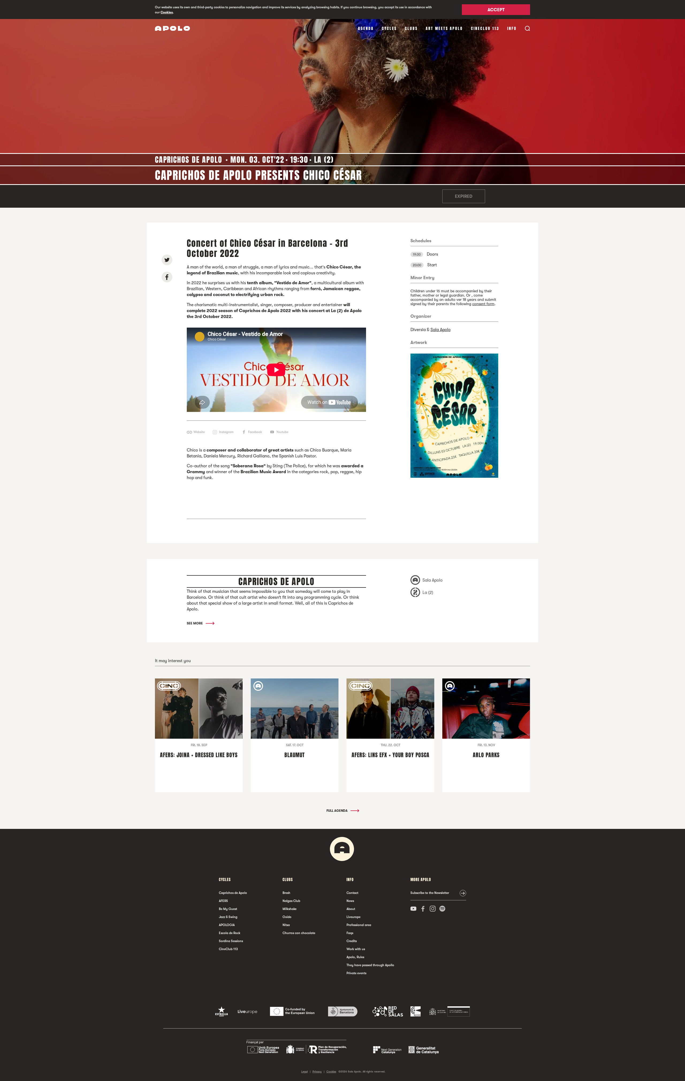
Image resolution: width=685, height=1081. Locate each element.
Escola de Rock (229, 933)
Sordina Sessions (231, 941)
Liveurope (353, 917)
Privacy (317, 1071)
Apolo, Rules (355, 957)
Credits (352, 941)
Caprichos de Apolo (233, 893)
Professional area (359, 925)
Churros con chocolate (299, 933)
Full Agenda (337, 811)
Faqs (350, 933)
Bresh (286, 893)
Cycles (389, 28)
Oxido (287, 917)
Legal (304, 1071)
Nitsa (286, 925)
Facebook (255, 432)
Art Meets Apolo (444, 28)
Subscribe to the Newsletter (429, 893)
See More (195, 623)
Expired (463, 196)
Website (199, 432)
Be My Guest (228, 909)
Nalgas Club (291, 901)
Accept (496, 9)
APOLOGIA (227, 925)
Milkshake (289, 909)
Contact (352, 893)
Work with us (356, 949)
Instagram (226, 432)
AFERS (223, 901)
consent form (483, 304)
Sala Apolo (441, 329)
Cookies (167, 12)
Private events (356, 973)
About (351, 909)
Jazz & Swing (228, 917)
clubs (411, 28)
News (350, 901)
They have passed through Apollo (370, 965)
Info (512, 28)
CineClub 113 (485, 28)
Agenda (366, 28)
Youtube (282, 432)
